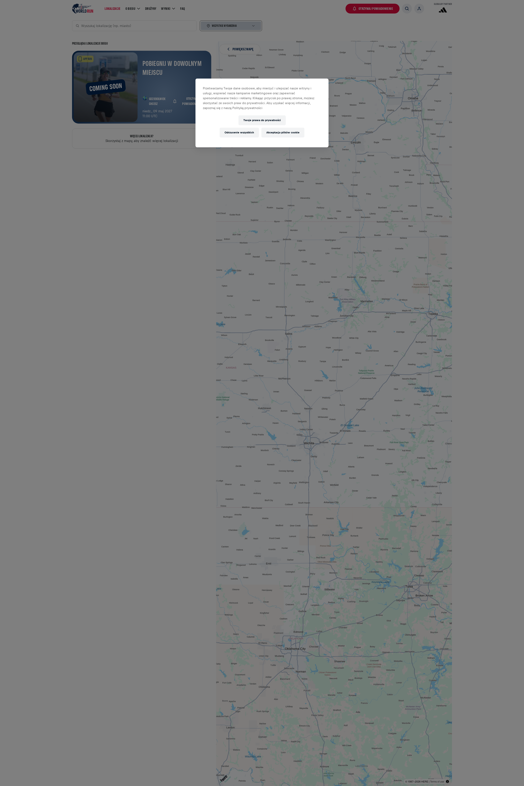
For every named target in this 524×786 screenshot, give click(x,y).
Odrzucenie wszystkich (239, 132)
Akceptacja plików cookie (282, 132)
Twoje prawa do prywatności (262, 120)
